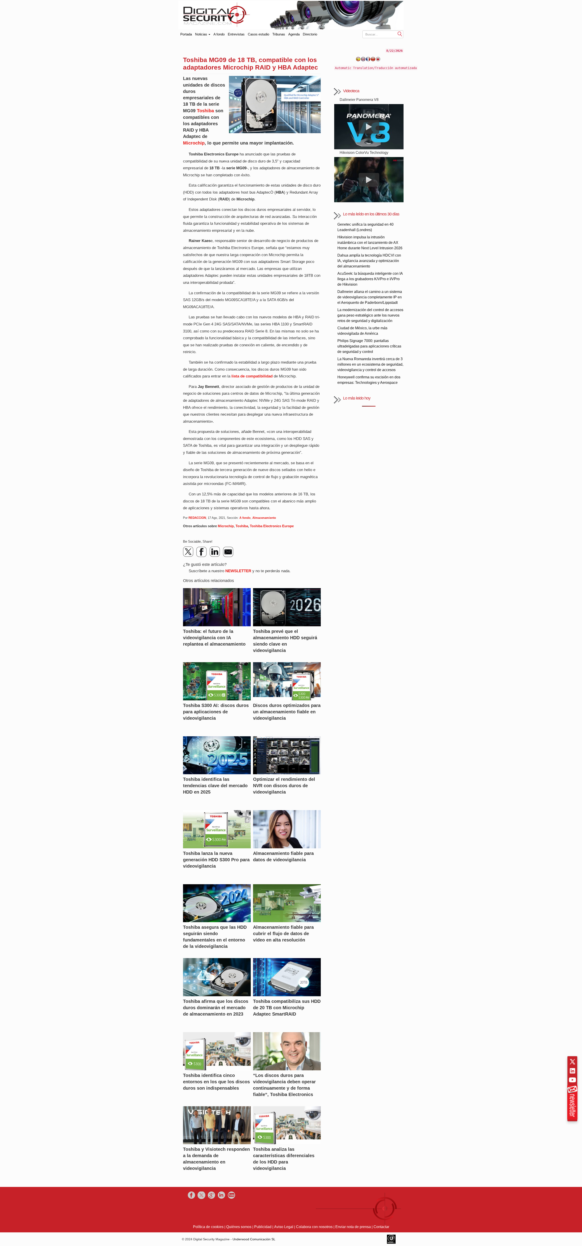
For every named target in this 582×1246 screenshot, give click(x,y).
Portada (186, 33)
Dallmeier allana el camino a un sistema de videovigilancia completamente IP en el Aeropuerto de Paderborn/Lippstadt (369, 297)
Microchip (194, 142)
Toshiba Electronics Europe (272, 526)
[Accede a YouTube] (572, 1080)
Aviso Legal (283, 1227)
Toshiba (205, 110)
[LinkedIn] (214, 551)
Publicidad (262, 1227)
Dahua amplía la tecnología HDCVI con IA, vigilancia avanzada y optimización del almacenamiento (369, 260)
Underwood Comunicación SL (254, 1239)
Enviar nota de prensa (353, 1227)
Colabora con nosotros (314, 1227)
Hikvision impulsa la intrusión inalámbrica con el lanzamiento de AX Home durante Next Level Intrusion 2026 (369, 242)
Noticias (201, 34)
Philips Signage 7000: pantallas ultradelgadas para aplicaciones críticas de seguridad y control (369, 346)
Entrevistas (236, 34)
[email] (228, 551)
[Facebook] (201, 551)
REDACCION (197, 517)
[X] (188, 551)
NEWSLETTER (238, 571)
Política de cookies (208, 1227)
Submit (400, 34)
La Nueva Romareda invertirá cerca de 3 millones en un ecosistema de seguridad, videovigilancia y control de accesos (370, 364)
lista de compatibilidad (252, 376)
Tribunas (278, 34)
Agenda (294, 34)
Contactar (381, 1227)
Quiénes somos (238, 1227)
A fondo (219, 34)
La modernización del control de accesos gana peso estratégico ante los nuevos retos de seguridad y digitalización (370, 315)
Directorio (310, 34)
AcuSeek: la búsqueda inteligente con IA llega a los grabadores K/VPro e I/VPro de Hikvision (370, 279)
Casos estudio (258, 34)
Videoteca (351, 91)
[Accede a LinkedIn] (572, 1070)
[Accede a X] (572, 1061)
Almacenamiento (264, 517)
